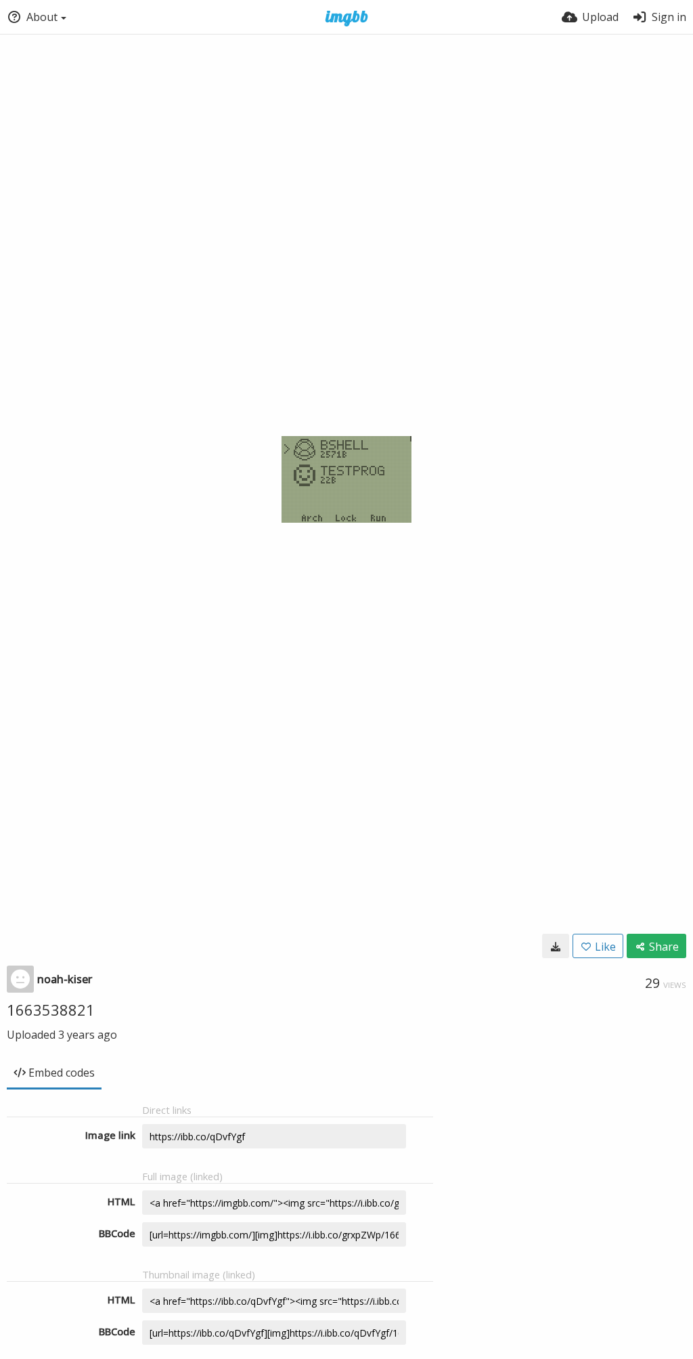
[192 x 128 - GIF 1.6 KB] (555, 946)
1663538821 (51, 1009)
